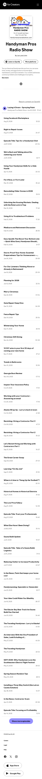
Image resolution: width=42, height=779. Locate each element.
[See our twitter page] (10, 756)
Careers (6, 740)
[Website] (21, 83)
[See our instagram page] (16, 756)
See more (5, 78)
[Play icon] (5, 108)
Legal (5, 745)
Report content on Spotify (29, 101)
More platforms (30, 62)
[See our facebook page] (5, 756)
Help (5, 750)
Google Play (15, 773)
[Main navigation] (37, 4)
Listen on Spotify (14, 62)
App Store (14, 765)
